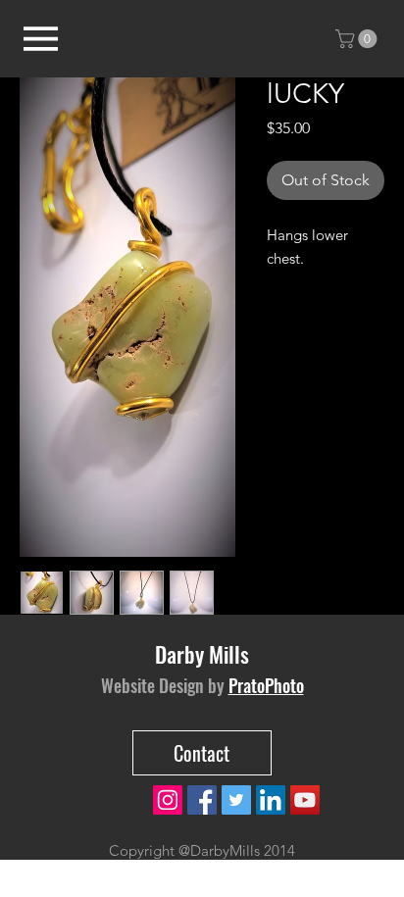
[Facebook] (202, 800)
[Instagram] (167, 800)
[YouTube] (305, 800)
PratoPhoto (266, 685)
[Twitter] (236, 800)
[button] (358, 38)
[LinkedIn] (270, 800)
